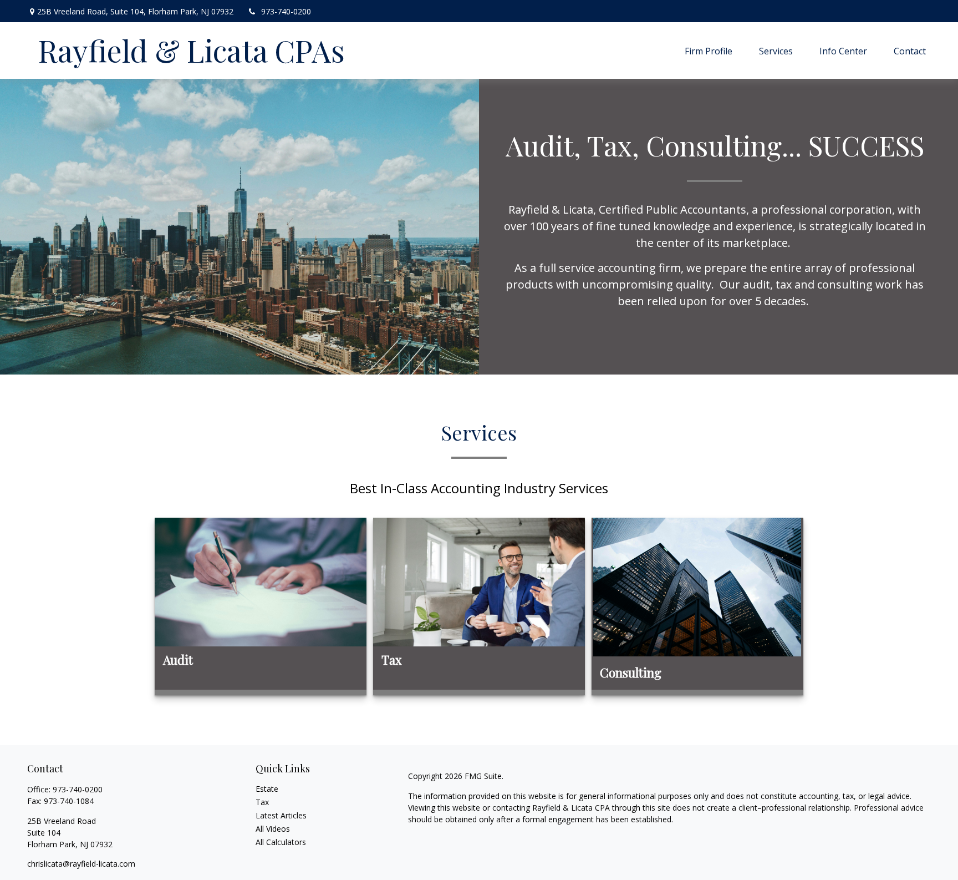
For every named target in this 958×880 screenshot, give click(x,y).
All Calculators (281, 842)
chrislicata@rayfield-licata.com (81, 863)
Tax (262, 802)
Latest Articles (281, 815)
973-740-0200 (286, 11)
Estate (267, 788)
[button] (708, 50)
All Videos (273, 828)
